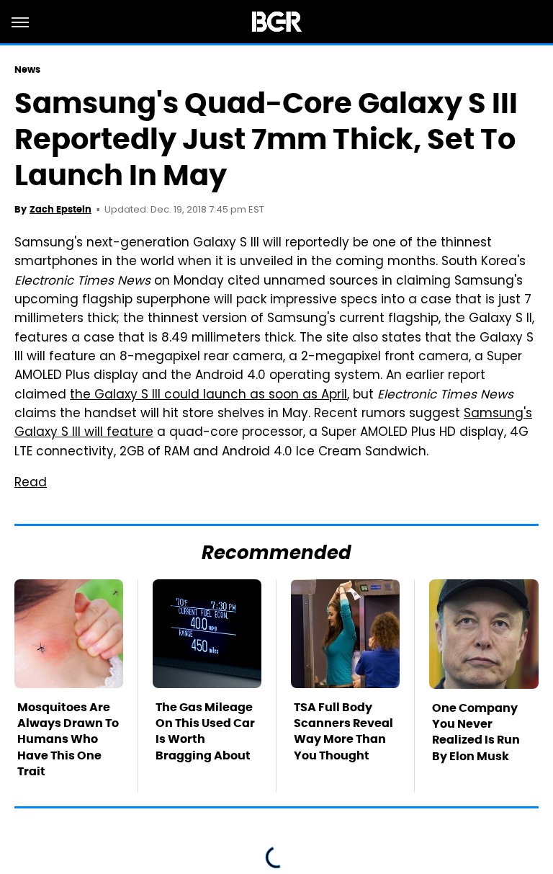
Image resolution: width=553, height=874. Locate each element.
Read (30, 483)
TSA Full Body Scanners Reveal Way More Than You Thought (343, 731)
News (27, 69)
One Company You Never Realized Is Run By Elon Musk (476, 732)
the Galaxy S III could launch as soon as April (208, 395)
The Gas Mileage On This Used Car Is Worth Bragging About (205, 731)
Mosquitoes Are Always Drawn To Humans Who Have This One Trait (68, 740)
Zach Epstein (60, 209)
